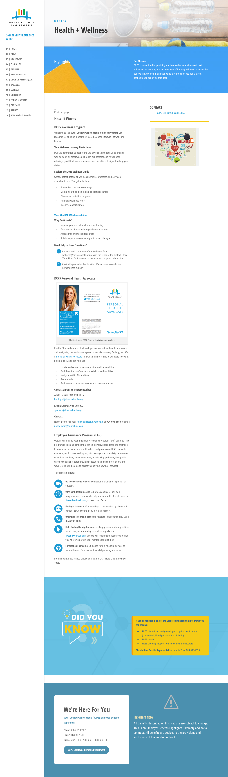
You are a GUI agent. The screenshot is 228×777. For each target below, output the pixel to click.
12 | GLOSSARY (13, 105)
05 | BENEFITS (12, 69)
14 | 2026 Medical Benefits (18, 115)
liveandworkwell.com (75, 500)
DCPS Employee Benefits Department (86, 749)
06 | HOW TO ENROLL (16, 74)
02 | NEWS (11, 54)
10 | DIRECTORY (13, 95)
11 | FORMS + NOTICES (16, 100)
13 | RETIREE (12, 110)
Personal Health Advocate (69, 356)
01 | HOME (11, 49)
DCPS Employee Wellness (170, 112)
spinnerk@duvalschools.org (68, 410)
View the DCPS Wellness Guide (70, 215)
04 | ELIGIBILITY (13, 64)
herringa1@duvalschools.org (68, 399)
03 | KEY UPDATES (14, 59)
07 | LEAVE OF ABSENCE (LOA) (19, 79)
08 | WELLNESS (13, 85)
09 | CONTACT (12, 90)
